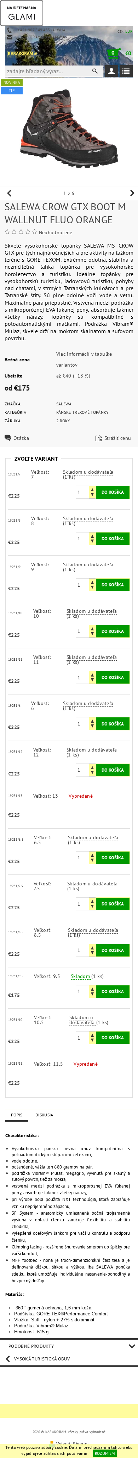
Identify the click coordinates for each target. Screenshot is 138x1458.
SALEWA (64, 403)
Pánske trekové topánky (82, 412)
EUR (129, 31)
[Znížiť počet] (92, 495)
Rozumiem (105, 1453)
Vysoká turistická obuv (42, 1359)
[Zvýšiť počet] (92, 489)
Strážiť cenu (117, 438)
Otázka (21, 438)
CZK (120, 31)
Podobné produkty (31, 1346)
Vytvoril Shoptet (72, 1444)
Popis (17, 1114)
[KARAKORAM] (22, 53)
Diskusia (44, 1114)
